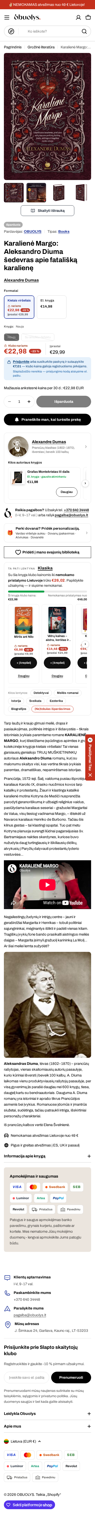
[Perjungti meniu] (7, 17)
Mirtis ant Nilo (23, 636)
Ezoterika (56, 701)
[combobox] (47, 31)
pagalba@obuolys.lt (71, 515)
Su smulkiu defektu (39, 338)
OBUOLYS (32, 231)
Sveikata (35, 701)
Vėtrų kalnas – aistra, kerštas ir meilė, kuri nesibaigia (57, 638)
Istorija (16, 701)
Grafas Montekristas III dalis (48, 471)
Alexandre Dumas (21, 280)
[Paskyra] (78, 17)
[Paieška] (84, 31)
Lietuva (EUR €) (23, 1441)
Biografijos (18, 709)
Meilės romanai (67, 693)
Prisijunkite (21, 361)
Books (63, 231)
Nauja (13, 338)
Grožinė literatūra (41, 47)
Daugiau (67, 492)
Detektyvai (41, 693)
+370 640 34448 (76, 510)
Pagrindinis (13, 47)
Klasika (45, 568)
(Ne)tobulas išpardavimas (52, 709)
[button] (90, 757)
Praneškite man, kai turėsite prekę (51, 420)
